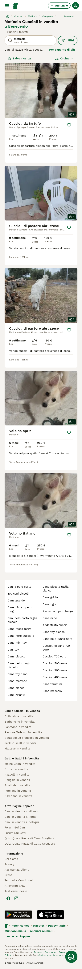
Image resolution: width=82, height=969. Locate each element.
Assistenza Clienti (17, 869)
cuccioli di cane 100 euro (56, 647)
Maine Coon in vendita (20, 764)
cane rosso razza (19, 629)
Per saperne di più (62, 49)
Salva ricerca (22, 58)
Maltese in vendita (17, 748)
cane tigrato (51, 604)
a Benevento (16, 26)
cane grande (16, 600)
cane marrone (17, 681)
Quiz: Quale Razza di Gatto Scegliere (30, 843)
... (58, 16)
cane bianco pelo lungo (19, 609)
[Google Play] (18, 914)
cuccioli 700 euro (54, 656)
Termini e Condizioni (19, 880)
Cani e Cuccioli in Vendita (22, 711)
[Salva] (69, 125)
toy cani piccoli (18, 593)
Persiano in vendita (18, 790)
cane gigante (16, 695)
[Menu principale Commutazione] (7, 5)
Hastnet (38, 925)
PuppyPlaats (57, 925)
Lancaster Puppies (18, 936)
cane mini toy (17, 642)
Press (8, 875)
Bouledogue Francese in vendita (27, 738)
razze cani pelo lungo (58, 611)
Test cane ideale (16, 891)
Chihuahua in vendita (19, 716)
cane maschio (52, 691)
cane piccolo (16, 656)
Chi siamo (11, 859)
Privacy (9, 864)
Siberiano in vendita (18, 796)
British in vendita (16, 769)
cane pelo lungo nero (57, 639)
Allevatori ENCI (15, 886)
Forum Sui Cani (15, 827)
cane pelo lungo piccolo (19, 665)
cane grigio (50, 597)
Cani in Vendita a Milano (21, 811)
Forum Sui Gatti (15, 833)
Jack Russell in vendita (20, 743)
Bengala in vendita (17, 780)
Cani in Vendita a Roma (20, 816)
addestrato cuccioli (56, 625)
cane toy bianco (54, 632)
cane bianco (16, 688)
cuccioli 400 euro (55, 677)
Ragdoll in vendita (17, 774)
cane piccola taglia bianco (55, 588)
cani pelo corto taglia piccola (22, 620)
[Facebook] (8, 898)
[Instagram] (16, 898)
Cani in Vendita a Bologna (22, 822)
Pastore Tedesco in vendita (23, 732)
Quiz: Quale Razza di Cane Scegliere (30, 838)
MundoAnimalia (15, 931)
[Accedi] (75, 5)
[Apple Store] (50, 914)
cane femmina (53, 684)
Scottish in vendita (17, 785)
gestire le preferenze (50, 955)
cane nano (50, 618)
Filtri (71, 40)
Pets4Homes (20, 925)
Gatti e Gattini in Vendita (22, 758)
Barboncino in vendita (20, 721)
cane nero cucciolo (21, 636)
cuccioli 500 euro (55, 663)
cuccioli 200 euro (55, 670)
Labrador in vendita (18, 727)
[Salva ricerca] (71, 957)
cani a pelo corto (19, 586)
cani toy (13, 649)
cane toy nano (17, 674)
